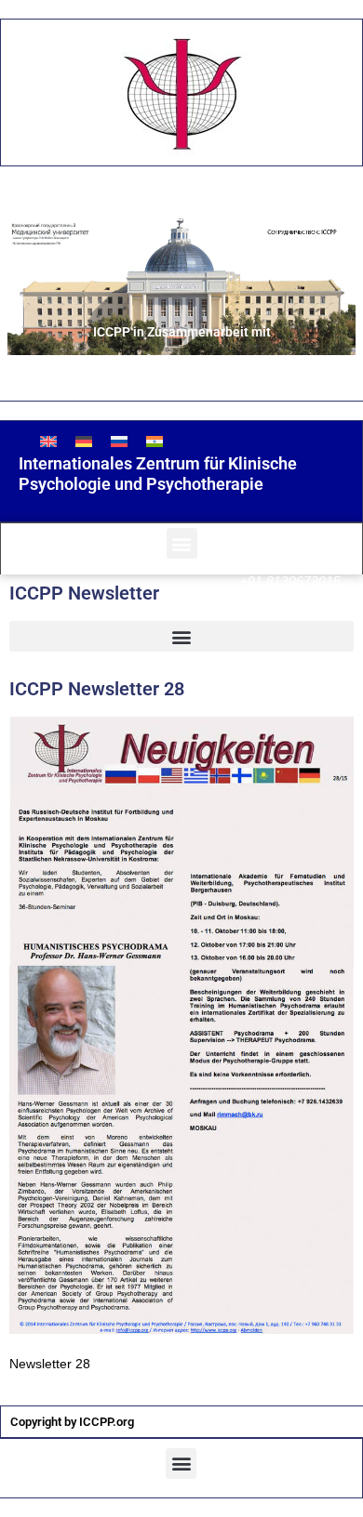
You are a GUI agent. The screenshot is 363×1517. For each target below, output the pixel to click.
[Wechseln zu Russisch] (119, 441)
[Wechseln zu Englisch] (48, 441)
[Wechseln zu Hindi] (154, 441)
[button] (182, 543)
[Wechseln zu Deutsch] (83, 441)
